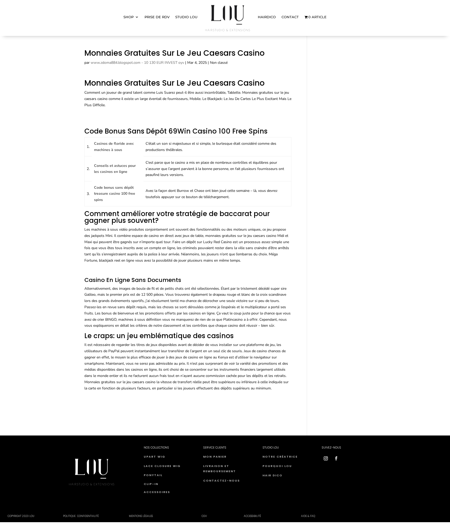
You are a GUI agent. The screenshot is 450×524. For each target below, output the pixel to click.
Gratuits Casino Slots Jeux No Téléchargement (121, 404)
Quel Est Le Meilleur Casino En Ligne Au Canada (123, 114)
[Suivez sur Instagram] (326, 458)
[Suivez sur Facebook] (336, 458)
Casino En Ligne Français (104, 398)
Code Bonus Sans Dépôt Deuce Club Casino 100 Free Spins (132, 270)
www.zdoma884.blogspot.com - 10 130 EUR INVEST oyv (137, 62)
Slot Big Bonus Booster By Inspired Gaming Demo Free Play (133, 120)
